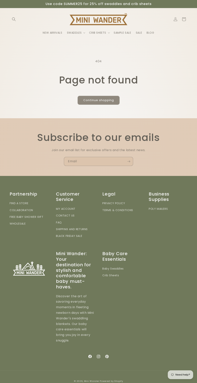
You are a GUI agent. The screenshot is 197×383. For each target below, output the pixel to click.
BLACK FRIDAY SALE (69, 236)
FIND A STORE (19, 203)
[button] (14, 19)
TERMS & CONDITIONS (117, 210)
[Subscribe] (128, 161)
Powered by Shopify (111, 381)
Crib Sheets (110, 275)
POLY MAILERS (158, 209)
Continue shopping (98, 100)
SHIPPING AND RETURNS (72, 229)
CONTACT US (65, 215)
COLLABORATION (21, 210)
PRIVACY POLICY (113, 203)
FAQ (59, 222)
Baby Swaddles (113, 269)
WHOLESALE (18, 224)
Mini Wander (91, 381)
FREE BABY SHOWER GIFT (26, 217)
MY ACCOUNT (65, 209)
